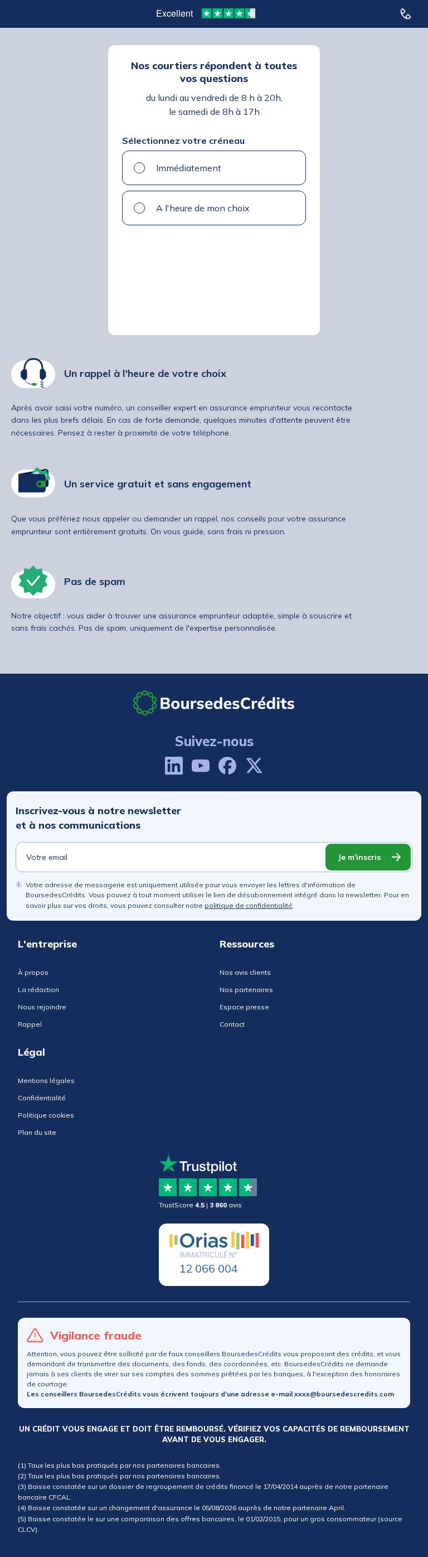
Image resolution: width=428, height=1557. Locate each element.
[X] (254, 766)
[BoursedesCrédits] (214, 702)
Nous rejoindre (42, 1007)
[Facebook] (227, 766)
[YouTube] (201, 766)
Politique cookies (46, 1115)
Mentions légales (46, 1080)
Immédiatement (188, 167)
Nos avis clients (245, 972)
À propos (33, 972)
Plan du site (37, 1132)
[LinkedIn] (174, 766)
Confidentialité (42, 1098)
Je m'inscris (359, 857)
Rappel (30, 1024)
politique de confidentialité (249, 905)
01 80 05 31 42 (408, 14)
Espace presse (244, 1007)
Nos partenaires (246, 989)
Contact (232, 1024)
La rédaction (38, 989)
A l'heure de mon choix (203, 208)
